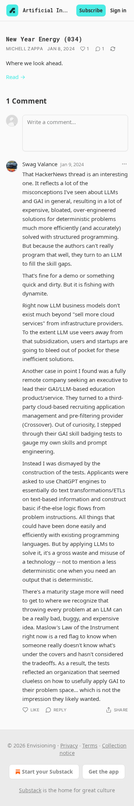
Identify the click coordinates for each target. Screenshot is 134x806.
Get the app (104, 771)
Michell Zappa (24, 48)
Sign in (118, 10)
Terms (90, 745)
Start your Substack (47, 771)
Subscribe (91, 10)
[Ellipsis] (124, 164)
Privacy (69, 745)
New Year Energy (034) (44, 39)
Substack (30, 790)
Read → (15, 76)
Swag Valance (39, 164)
